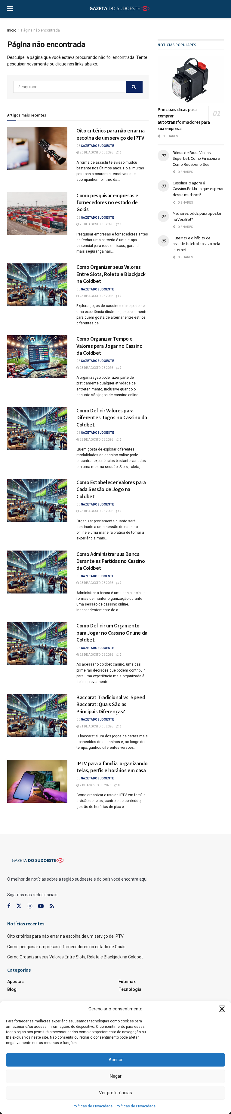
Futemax (127, 981)
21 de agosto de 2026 (96, 726)
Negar (116, 1076)
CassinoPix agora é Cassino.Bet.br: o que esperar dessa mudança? (198, 188)
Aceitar (116, 1059)
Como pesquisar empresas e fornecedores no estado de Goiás (107, 202)
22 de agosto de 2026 (96, 654)
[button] (222, 1009)
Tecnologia (130, 989)
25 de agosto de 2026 (96, 224)
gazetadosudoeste (97, 145)
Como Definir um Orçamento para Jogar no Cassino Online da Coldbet (111, 632)
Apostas (15, 981)
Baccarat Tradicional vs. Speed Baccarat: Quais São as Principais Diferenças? (110, 704)
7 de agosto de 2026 (95, 785)
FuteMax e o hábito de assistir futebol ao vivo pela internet (196, 243)
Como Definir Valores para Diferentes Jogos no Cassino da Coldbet (111, 417)
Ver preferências (115, 1092)
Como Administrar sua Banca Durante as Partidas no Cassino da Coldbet (110, 561)
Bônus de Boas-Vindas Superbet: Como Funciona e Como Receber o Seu (196, 158)
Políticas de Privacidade (92, 1106)
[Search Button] (134, 87)
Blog (12, 989)
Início (11, 30)
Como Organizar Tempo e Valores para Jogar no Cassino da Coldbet (109, 345)
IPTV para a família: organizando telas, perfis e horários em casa (111, 767)
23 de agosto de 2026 (96, 296)
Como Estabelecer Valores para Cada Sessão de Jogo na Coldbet (111, 489)
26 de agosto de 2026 (96, 152)
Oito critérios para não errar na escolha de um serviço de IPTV (110, 134)
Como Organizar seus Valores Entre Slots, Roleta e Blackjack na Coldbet (111, 273)
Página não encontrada (40, 30)
